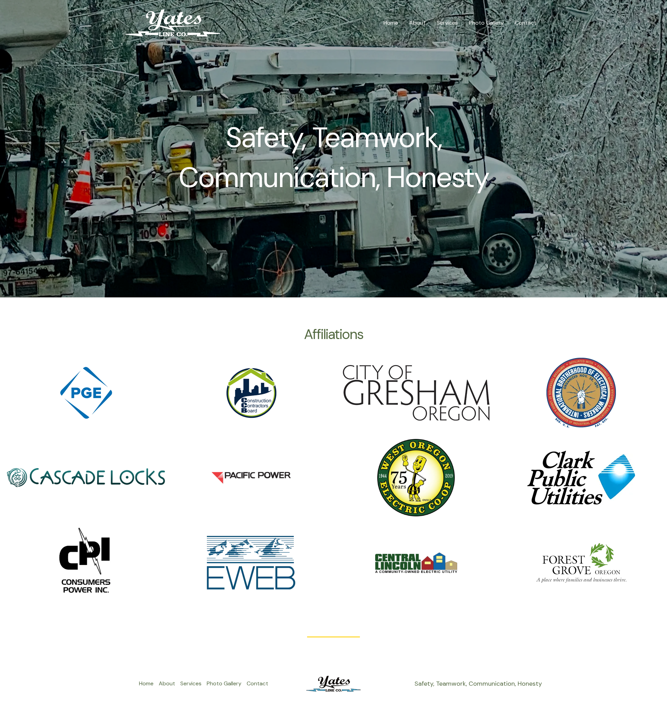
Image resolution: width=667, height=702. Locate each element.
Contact (525, 22)
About (417, 22)
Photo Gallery (486, 22)
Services (447, 22)
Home (391, 22)
